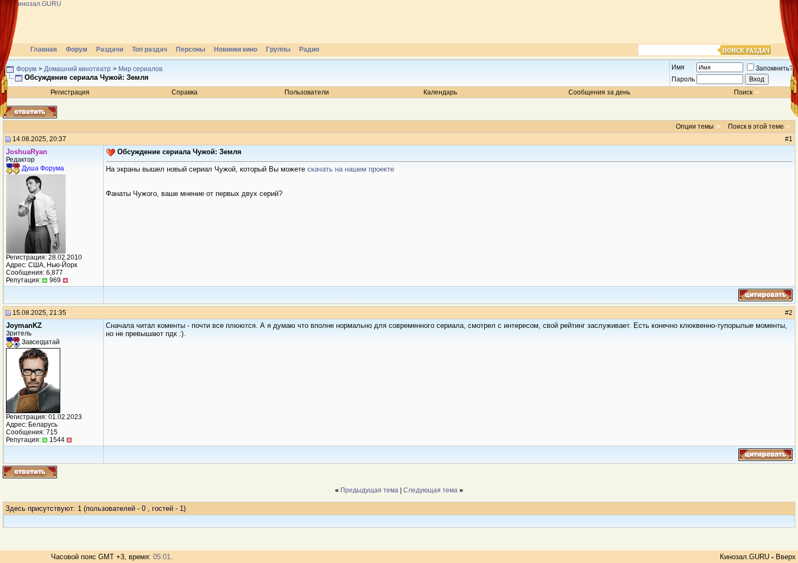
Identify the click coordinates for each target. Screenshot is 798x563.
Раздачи (109, 49)
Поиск (743, 92)
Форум (76, 49)
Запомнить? (774, 68)
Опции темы (695, 126)
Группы (278, 49)
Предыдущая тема (369, 490)
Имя (678, 67)
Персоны (190, 49)
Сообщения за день (599, 92)
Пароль (683, 79)
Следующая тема (430, 490)
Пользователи (306, 92)
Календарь (440, 92)
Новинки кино (235, 49)
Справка (185, 92)
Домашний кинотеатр (77, 69)
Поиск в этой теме (756, 126)
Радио (309, 49)
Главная (43, 49)
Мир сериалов (140, 69)
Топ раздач (149, 49)
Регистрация (70, 92)
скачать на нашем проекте (350, 169)
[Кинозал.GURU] (111, 21)
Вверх (786, 557)
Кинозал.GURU (744, 557)
